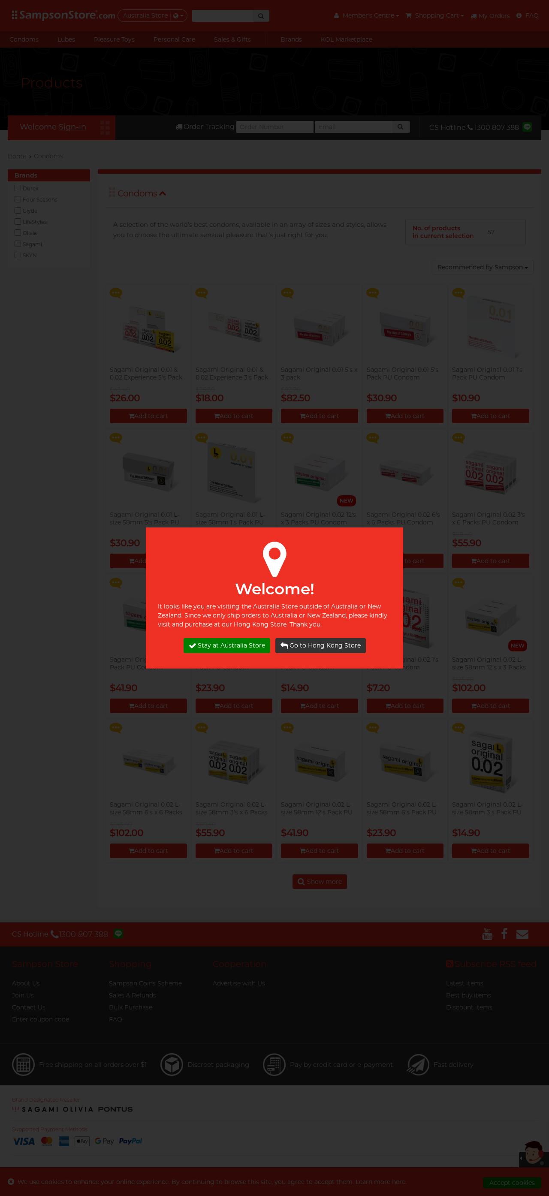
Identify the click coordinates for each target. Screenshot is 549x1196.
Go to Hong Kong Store (325, 645)
